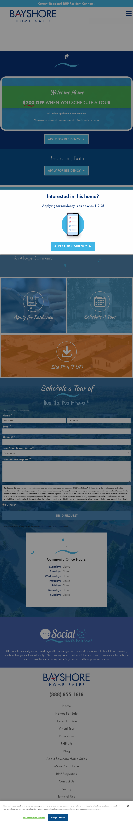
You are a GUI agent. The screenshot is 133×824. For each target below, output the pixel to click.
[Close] (127, 806)
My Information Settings (34, 817)
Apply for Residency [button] (73, 246)
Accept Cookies (58, 817)
